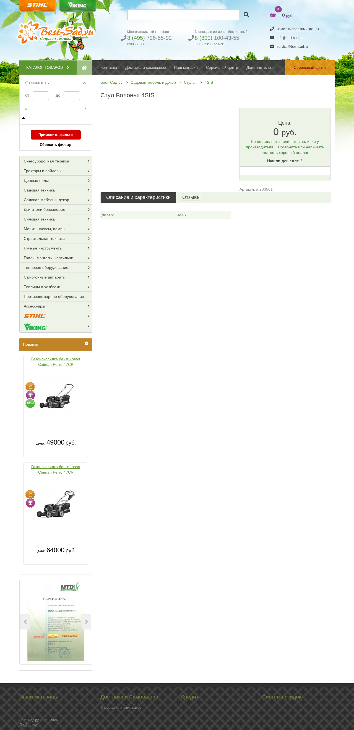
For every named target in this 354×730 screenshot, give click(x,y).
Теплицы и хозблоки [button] (42, 287)
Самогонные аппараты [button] (45, 277)
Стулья (190, 82)
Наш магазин (186, 67)
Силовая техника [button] (39, 219)
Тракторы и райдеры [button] (42, 171)
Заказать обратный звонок (298, 29)
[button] (25, 622)
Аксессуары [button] (34, 306)
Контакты (108, 67)
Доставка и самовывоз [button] (145, 67)
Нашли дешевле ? (285, 161)
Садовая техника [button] (39, 190)
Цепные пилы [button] (36, 180)
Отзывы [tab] (191, 197)
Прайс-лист (28, 725)
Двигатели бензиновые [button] (44, 209)
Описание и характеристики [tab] (138, 197)
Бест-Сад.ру (111, 82)
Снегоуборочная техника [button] (46, 161)
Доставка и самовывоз (122, 707)
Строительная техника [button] (44, 238)
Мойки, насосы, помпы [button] (44, 229)
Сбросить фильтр (55, 145)
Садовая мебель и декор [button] (46, 200)
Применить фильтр (55, 135)
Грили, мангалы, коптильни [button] (48, 258)
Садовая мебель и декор (153, 82)
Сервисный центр (222, 67)
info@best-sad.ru (290, 38)
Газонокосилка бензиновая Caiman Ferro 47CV (55, 469)
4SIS (209, 82)
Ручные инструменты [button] (43, 248)
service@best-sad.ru (292, 47)
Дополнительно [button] (260, 67)
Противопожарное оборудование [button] (54, 296)
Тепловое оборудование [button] (46, 267)
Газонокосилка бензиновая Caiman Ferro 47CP (55, 362)
